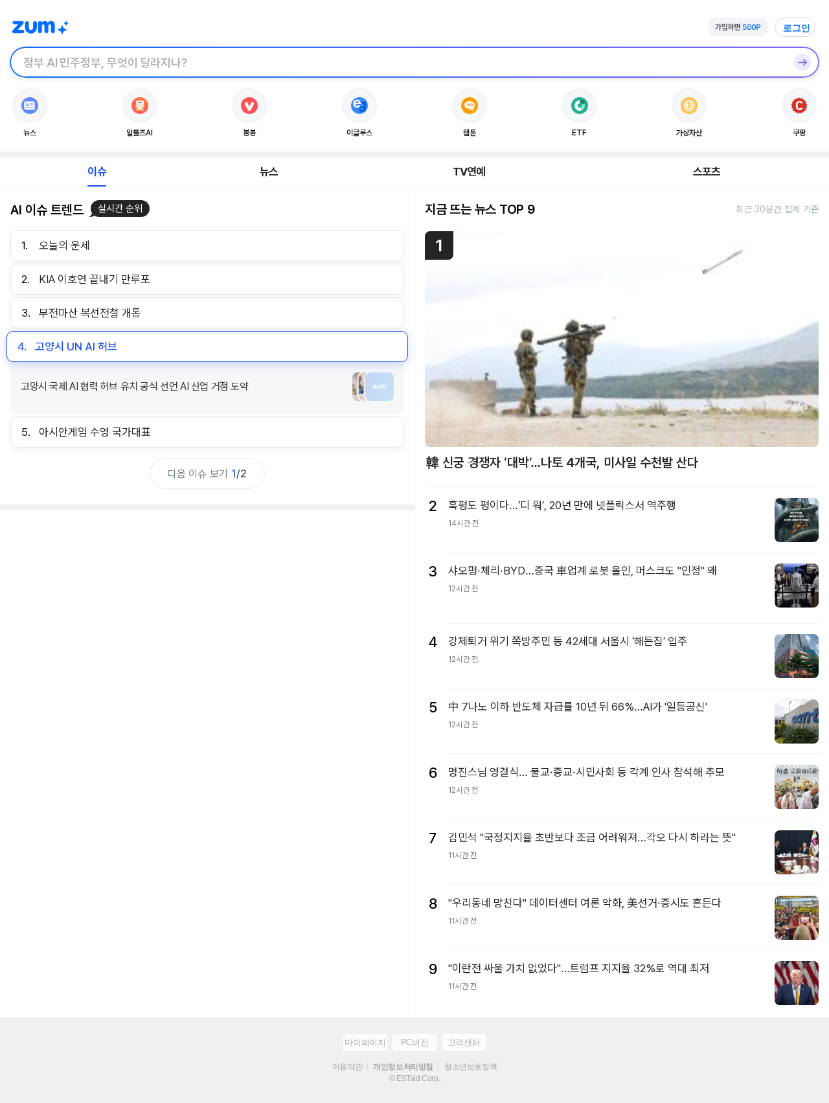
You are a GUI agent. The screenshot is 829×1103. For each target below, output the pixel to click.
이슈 (96, 171)
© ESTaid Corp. (414, 1078)
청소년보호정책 (470, 1066)
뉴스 (269, 171)
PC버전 (414, 1042)
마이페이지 (365, 1042)
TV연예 (469, 171)
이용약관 (347, 1066)
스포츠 (707, 171)
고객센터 (464, 1042)
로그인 (796, 28)
